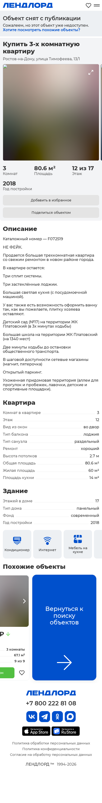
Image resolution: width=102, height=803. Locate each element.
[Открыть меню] (96, 5)
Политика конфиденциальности (51, 749)
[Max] (70, 716)
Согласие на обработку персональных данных (51, 755)
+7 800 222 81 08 (51, 703)
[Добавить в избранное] (21, 672)
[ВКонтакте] (31, 716)
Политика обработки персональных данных (51, 743)
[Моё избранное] (88, 5)
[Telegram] (44, 716)
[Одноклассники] (57, 716)
